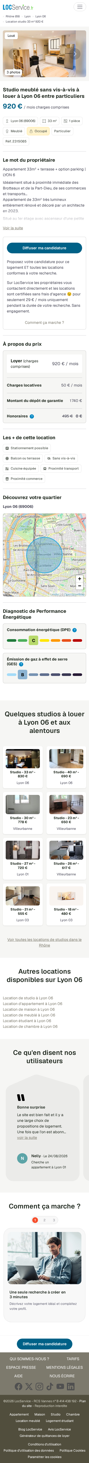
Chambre (73, 1414)
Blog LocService (30, 1429)
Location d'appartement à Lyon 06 (32, 1003)
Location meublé (28, 1421)
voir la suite (27, 1137)
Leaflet (55, 594)
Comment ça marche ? (44, 322)
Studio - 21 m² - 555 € (22, 911)
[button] (79, 578)
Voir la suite (13, 228)
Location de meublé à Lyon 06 (29, 1015)
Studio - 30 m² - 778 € (23, 820)
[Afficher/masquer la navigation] (80, 6)
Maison (39, 1414)
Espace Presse (21, 1367)
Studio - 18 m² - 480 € (66, 911)
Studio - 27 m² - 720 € (22, 865)
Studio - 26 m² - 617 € (66, 865)
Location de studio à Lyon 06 (28, 998)
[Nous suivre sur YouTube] (60, 1386)
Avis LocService (59, 1429)
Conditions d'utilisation (44, 1444)
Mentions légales (64, 1367)
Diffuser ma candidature (44, 247)
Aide (18, 1375)
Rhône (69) (13, 16)
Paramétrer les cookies (44, 1457)
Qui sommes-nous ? (29, 1358)
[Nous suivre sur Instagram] (39, 1386)
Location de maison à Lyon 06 (29, 1009)
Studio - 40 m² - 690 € (66, 774)
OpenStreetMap (74, 594)
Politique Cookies (72, 1450)
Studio (56, 1414)
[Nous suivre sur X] (29, 1386)
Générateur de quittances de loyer (45, 1436)
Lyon (27, 16)
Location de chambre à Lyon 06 (30, 1026)
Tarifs (73, 1358)
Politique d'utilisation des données (29, 1450)
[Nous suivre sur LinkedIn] (70, 1386)
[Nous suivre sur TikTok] (50, 1386)
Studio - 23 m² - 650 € (66, 820)
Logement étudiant (60, 1421)
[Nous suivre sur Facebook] (18, 1386)
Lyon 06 (40, 16)
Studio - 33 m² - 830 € (22, 774)
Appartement (19, 1414)
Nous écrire (62, 1375)
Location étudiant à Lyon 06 (27, 1020)
